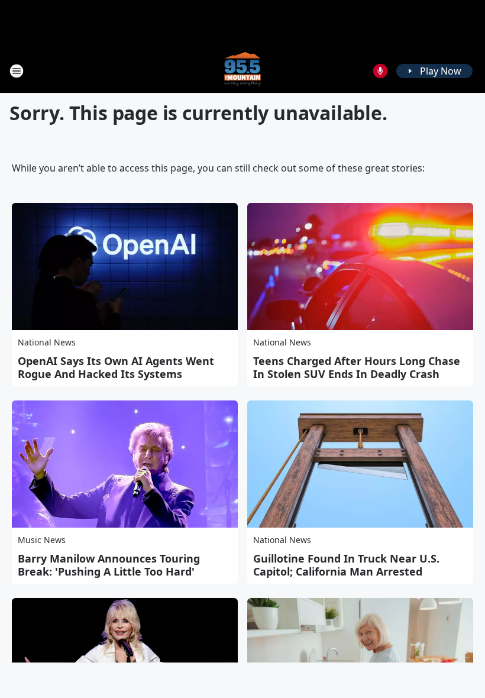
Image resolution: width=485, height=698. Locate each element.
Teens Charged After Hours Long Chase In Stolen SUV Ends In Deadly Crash (356, 367)
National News (47, 342)
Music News (42, 539)
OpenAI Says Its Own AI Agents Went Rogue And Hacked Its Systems (116, 367)
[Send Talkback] (380, 71)
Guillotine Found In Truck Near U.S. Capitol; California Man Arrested (346, 565)
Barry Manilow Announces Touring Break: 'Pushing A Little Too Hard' (109, 565)
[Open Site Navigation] (16, 71)
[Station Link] (242, 70)
